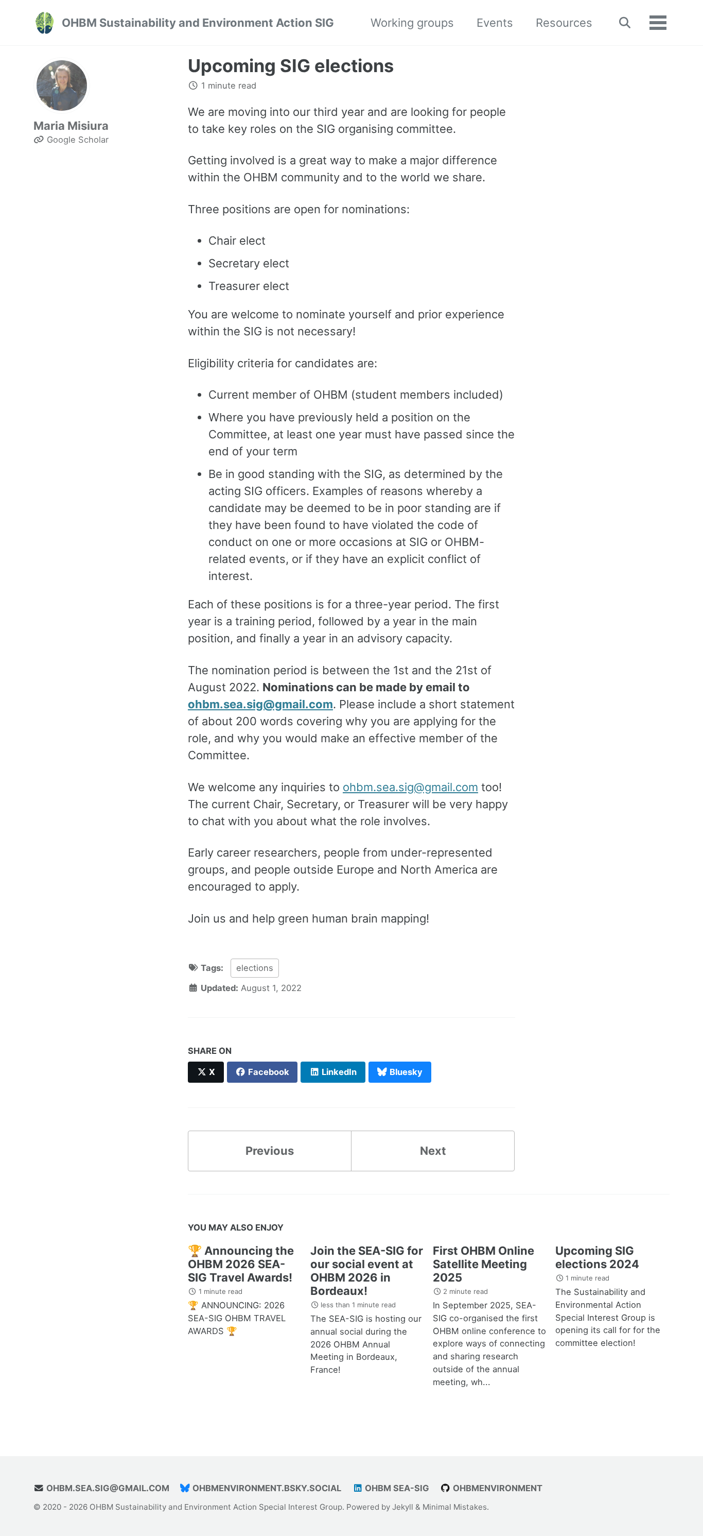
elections (254, 968)
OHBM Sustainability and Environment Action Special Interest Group (216, 1507)
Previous (269, 1150)
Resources (564, 22)
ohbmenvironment (496, 1488)
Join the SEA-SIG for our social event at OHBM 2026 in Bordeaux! (366, 1271)
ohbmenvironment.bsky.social (265, 1488)
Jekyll (402, 1507)
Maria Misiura (71, 125)
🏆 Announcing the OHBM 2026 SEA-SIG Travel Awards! (241, 1264)
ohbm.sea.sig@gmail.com (260, 704)
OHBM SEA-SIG (396, 1488)
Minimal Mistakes (455, 1507)
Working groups (412, 22)
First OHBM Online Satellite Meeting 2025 (483, 1264)
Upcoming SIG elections (291, 65)
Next (433, 1150)
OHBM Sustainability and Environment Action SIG (198, 22)
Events (495, 22)
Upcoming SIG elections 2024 (597, 1257)
